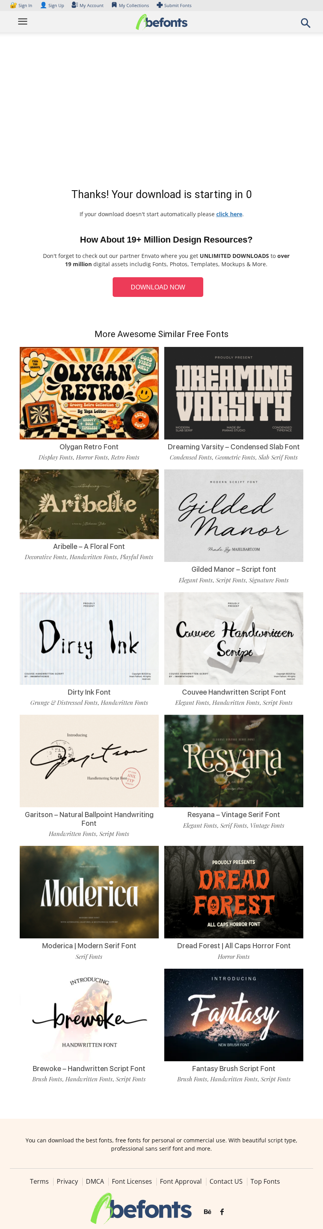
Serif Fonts (233, 825)
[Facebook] (222, 1212)
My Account (92, 5)
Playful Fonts (136, 557)
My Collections (134, 5)
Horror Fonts (92, 457)
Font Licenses (132, 1181)
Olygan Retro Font (89, 447)
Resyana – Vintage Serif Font (233, 814)
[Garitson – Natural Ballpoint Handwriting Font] (89, 760)
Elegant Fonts (196, 580)
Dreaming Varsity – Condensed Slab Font (234, 447)
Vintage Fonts (267, 825)
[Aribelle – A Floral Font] (89, 503)
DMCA (95, 1181)
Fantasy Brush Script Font (233, 1068)
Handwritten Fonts (93, 557)
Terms (39, 1181)
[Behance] (207, 1212)
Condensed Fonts (191, 457)
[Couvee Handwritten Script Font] (233, 637)
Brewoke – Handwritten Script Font (89, 1068)
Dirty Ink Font (89, 692)
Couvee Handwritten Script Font (234, 692)
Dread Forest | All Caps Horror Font (234, 946)
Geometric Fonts (235, 457)
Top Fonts (265, 1181)
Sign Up (52, 5)
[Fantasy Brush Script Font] (233, 1014)
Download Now (158, 287)
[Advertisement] (161, 112)
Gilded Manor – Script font (233, 569)
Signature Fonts (269, 580)
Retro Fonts (125, 457)
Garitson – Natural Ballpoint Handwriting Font (89, 818)
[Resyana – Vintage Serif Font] (233, 760)
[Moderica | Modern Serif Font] (89, 891)
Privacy (67, 1181)
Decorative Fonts (46, 557)
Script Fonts (231, 580)
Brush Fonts (47, 1079)
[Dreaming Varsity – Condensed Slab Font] (233, 392)
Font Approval (181, 1181)
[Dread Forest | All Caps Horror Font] (233, 891)
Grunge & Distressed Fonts (64, 702)
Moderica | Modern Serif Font (89, 946)
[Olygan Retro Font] (89, 392)
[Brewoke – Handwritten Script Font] (89, 1014)
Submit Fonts (177, 5)
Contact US (226, 1181)
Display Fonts (56, 457)
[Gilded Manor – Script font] (233, 515)
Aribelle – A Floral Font (89, 546)
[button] (305, 25)
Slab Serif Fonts (278, 457)
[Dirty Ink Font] (89, 637)
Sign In (21, 5)
